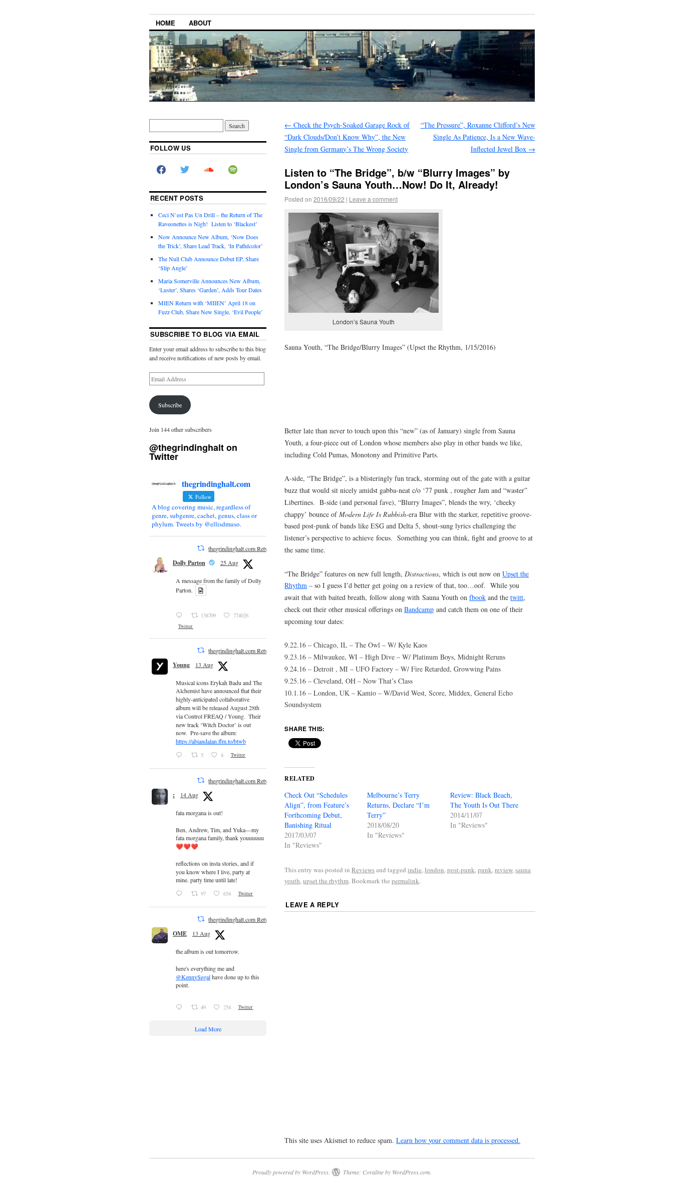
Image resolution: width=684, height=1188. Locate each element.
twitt (516, 597)
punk (485, 869)
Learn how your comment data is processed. (458, 1140)
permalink (405, 880)
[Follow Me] (185, 170)
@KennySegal (193, 977)
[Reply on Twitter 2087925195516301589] (181, 755)
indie (415, 869)
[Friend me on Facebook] (161, 170)
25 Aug (229, 562)
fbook (477, 597)
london (434, 869)
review (503, 869)
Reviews (363, 869)
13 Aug (204, 665)
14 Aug (189, 795)
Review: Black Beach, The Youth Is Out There (484, 800)
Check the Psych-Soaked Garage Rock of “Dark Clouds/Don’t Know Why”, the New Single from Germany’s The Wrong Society (347, 137)
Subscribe (170, 405)
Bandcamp (419, 609)
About (200, 23)
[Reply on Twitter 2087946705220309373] (181, 1007)
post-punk (461, 869)
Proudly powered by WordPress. (291, 1172)
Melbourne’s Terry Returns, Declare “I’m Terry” (398, 805)
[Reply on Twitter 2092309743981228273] (181, 615)
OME (180, 933)
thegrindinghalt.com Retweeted (244, 548)
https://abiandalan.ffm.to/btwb (211, 741)
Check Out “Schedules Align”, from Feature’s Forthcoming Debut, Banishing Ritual (316, 810)
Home (165, 23)
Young (181, 665)
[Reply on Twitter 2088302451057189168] (181, 893)
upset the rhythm (326, 880)
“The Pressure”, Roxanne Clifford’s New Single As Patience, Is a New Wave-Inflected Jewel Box (478, 137)
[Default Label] (233, 170)
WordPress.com (411, 1172)
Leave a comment (373, 199)
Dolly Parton (189, 562)
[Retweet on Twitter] (200, 547)
